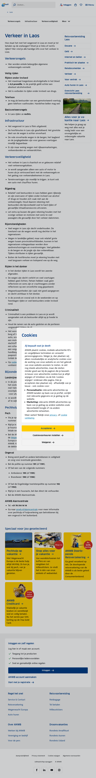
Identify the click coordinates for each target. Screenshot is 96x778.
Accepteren (46, 428)
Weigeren (46, 442)
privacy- (54, 415)
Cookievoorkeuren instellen (46, 435)
